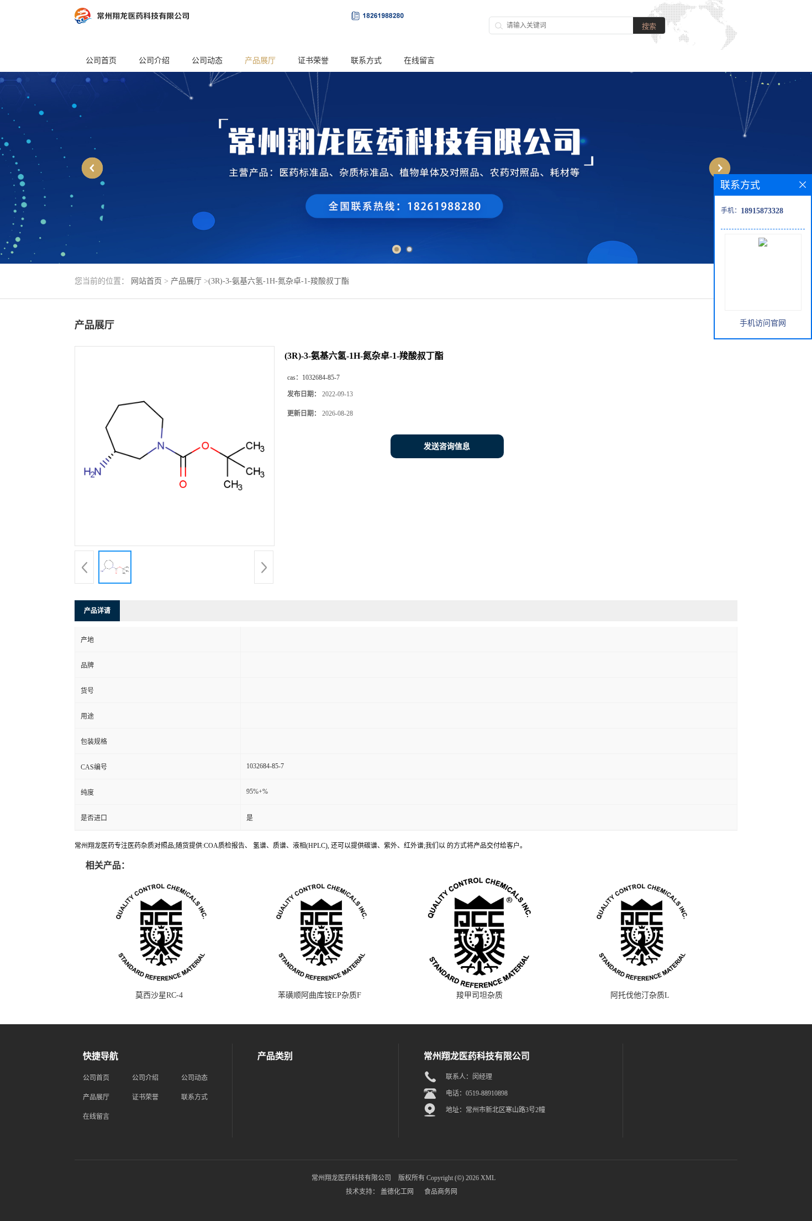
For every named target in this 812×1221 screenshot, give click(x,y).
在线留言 (419, 60)
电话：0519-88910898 (477, 1093)
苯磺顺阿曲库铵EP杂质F (319, 995)
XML (488, 1178)
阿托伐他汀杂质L (639, 995)
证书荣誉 (313, 60)
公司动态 (207, 60)
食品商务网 (440, 1192)
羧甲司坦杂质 (479, 995)
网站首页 (146, 281)
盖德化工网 (397, 1192)
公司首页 (101, 60)
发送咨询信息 (447, 446)
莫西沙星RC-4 (159, 995)
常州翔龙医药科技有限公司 (351, 1178)
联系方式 (366, 60)
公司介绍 (154, 60)
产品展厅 (260, 60)
